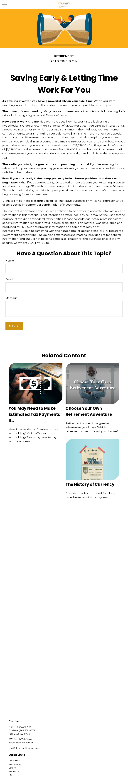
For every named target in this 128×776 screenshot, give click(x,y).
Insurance (14, 771)
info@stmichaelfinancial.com (24, 748)
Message (11, 298)
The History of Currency (90, 484)
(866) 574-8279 (27, 730)
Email (9, 279)
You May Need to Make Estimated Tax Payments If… (34, 414)
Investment (15, 764)
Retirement (15, 760)
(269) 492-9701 (24, 727)
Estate (12, 767)
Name (9, 260)
